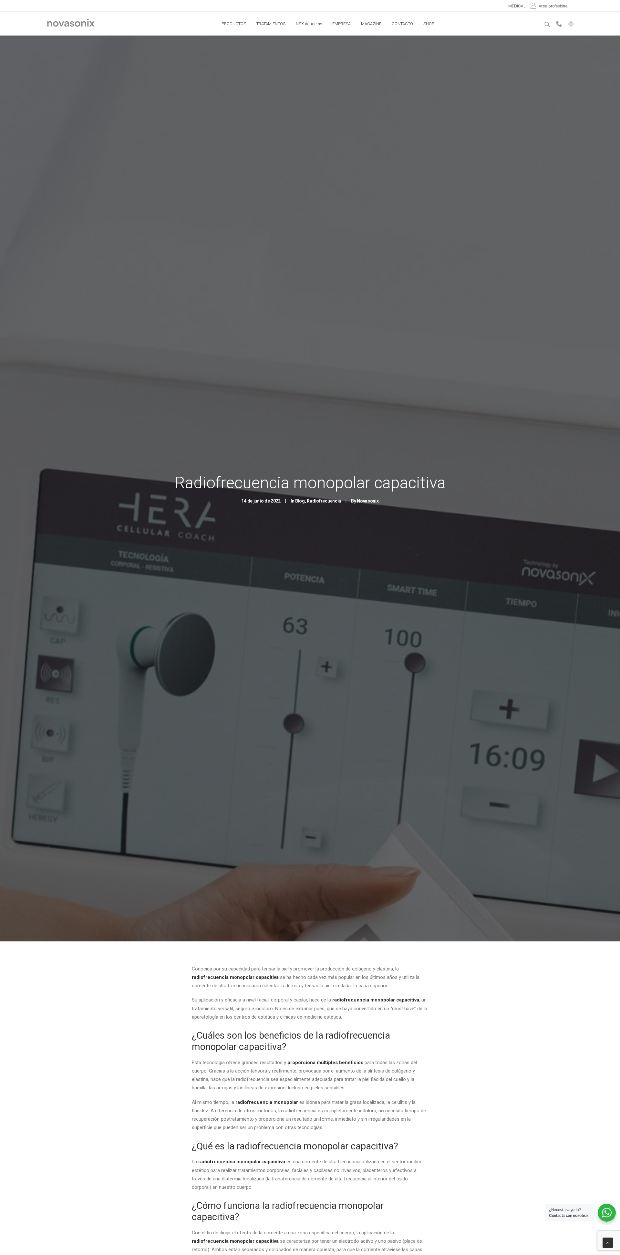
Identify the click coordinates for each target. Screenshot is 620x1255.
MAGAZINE (371, 23)
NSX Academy (309, 23)
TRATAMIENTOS (270, 23)
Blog (300, 500)
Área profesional (554, 6)
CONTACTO (402, 23)
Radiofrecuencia (324, 500)
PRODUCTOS (234, 23)
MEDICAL (517, 6)
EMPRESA (341, 23)
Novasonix (367, 500)
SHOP (428, 23)
